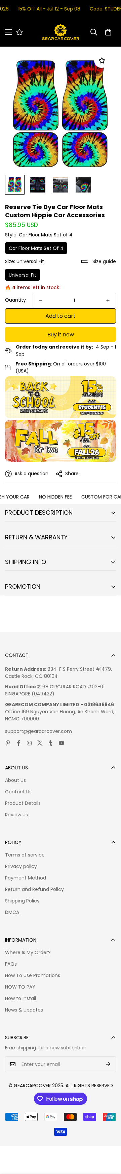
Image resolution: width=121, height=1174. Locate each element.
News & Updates (24, 1009)
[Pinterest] (7, 743)
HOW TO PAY (20, 987)
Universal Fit (22, 275)
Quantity (15, 300)
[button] (108, 32)
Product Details (23, 803)
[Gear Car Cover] (60, 32)
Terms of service (25, 854)
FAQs (11, 964)
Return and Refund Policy (34, 889)
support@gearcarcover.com (38, 731)
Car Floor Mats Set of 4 (36, 248)
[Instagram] (29, 743)
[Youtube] (61, 743)
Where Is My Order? (28, 952)
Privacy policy (21, 866)
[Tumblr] (50, 743)
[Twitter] (40, 743)
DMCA (12, 912)
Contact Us (18, 791)
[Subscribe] (108, 1064)
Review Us (16, 814)
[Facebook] (18, 743)
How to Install (20, 998)
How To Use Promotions (32, 975)
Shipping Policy (22, 900)
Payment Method (25, 877)
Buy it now (60, 334)
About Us (15, 780)
